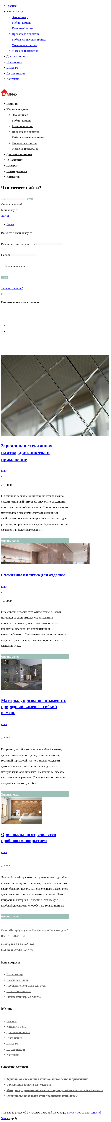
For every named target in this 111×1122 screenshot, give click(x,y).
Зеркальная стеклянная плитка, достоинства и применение (27, 452)
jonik (4, 470)
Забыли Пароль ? (12, 288)
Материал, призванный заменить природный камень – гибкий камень (33, 706)
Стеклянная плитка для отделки (33, 574)
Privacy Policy (75, 1112)
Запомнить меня (14, 266)
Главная (11, 325)
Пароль (5, 255)
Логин (5, 215)
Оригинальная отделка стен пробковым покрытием (42, 1095)
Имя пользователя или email (19, 244)
